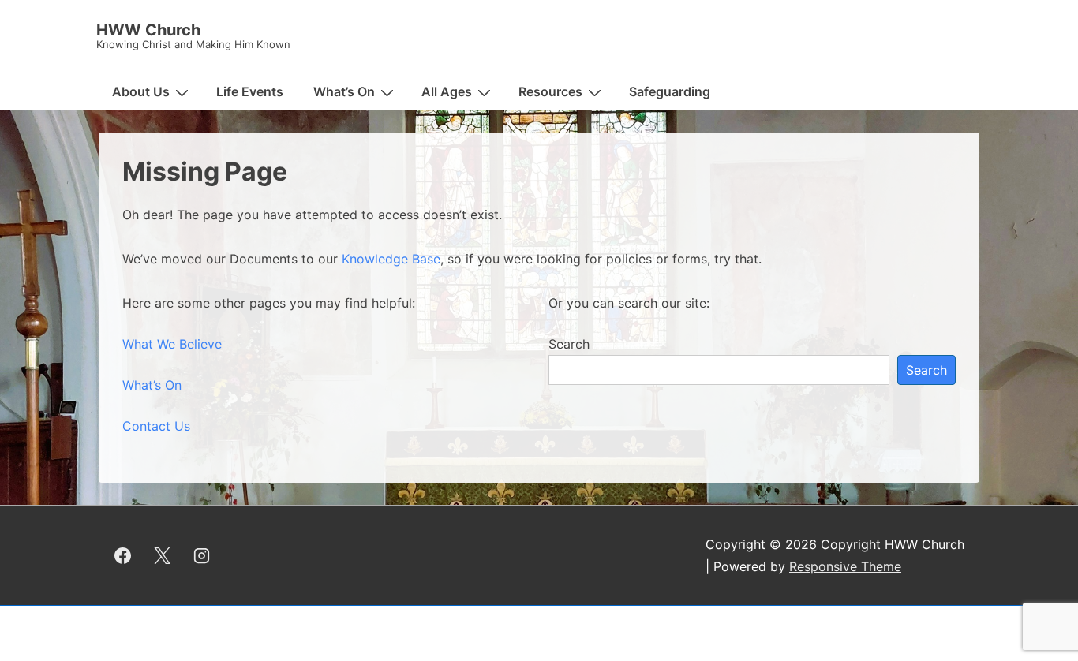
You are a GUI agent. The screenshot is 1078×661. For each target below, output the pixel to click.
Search (569, 344)
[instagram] (202, 555)
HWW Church (148, 30)
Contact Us (156, 426)
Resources (550, 91)
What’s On (344, 91)
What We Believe (172, 344)
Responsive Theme (845, 566)
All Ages (446, 91)
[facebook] (123, 555)
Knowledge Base (391, 259)
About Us (141, 91)
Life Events (249, 91)
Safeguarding (669, 91)
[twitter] (163, 555)
